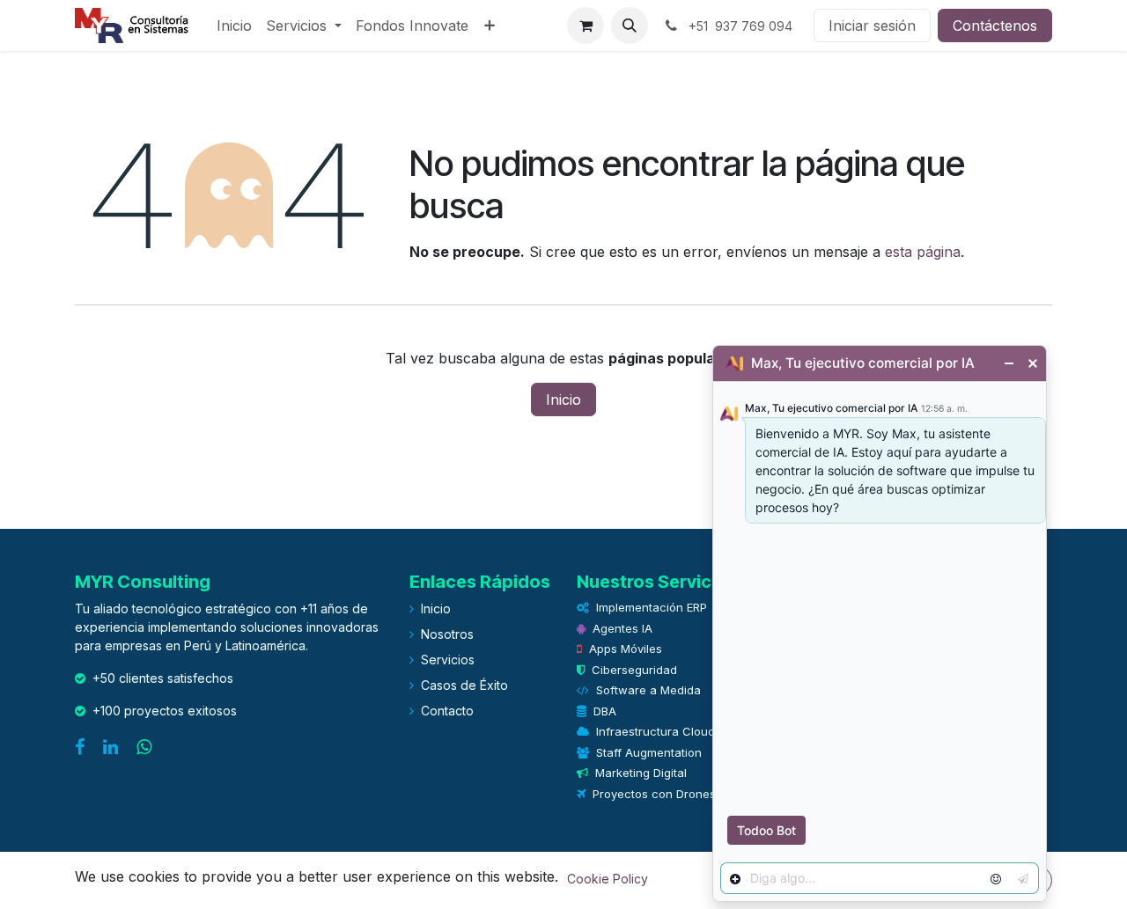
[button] (629, 25)
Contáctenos (995, 25)
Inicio (563, 399)
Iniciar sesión (872, 25)
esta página (923, 251)
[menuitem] (234, 25)
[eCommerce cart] (585, 25)
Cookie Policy (607, 878)
